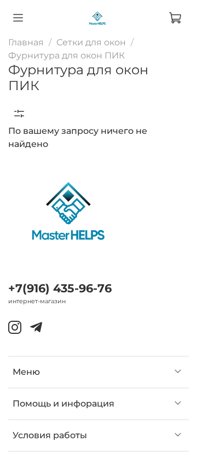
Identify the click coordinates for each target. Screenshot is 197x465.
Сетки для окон (91, 42)
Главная (26, 42)
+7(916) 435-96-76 (60, 288)
